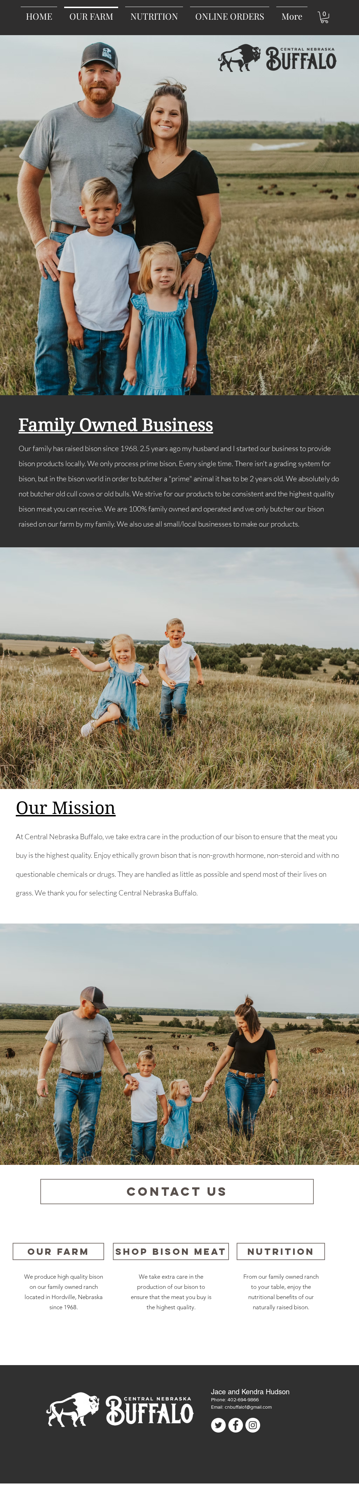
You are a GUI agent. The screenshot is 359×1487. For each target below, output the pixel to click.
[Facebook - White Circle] (235, 1425)
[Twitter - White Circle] (218, 1425)
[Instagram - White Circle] (252, 1425)
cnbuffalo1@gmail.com (248, 1407)
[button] (324, 17)
